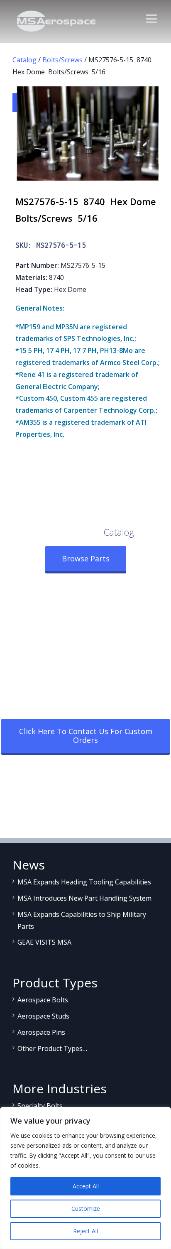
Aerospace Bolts (42, 999)
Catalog (24, 59)
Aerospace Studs (43, 1016)
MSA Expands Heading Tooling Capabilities (84, 882)
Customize (85, 1208)
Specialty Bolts (40, 1105)
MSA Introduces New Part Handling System (84, 898)
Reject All (85, 1231)
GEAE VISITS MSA (44, 942)
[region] (85, 1178)
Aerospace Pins (41, 1032)
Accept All (86, 1186)
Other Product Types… (52, 1048)
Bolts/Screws (62, 59)
